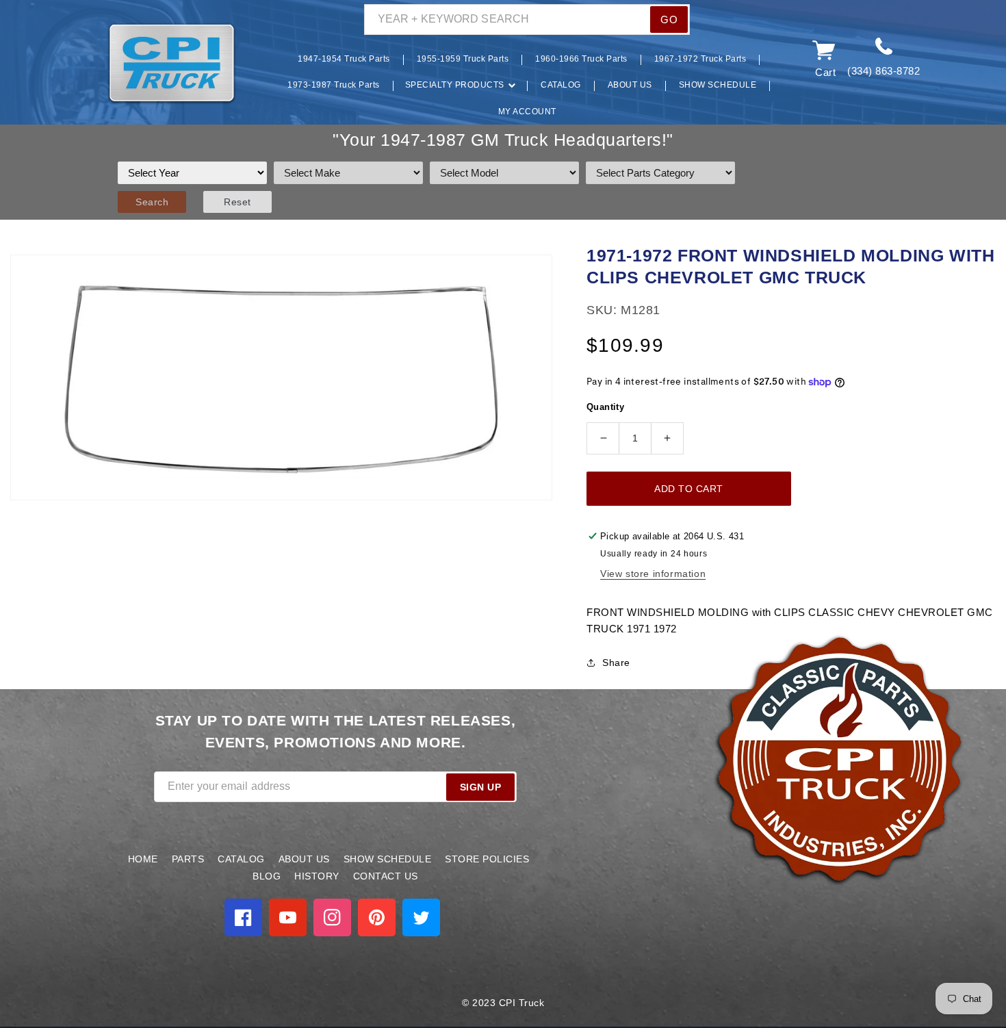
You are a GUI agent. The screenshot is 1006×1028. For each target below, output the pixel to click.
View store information (653, 573)
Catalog (241, 858)
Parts (188, 858)
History (316, 876)
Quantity (605, 407)
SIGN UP (481, 787)
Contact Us (385, 876)
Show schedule (388, 858)
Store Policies (487, 858)
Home (143, 858)
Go (669, 19)
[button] (86, 64)
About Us (304, 858)
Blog (267, 876)
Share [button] (616, 662)
